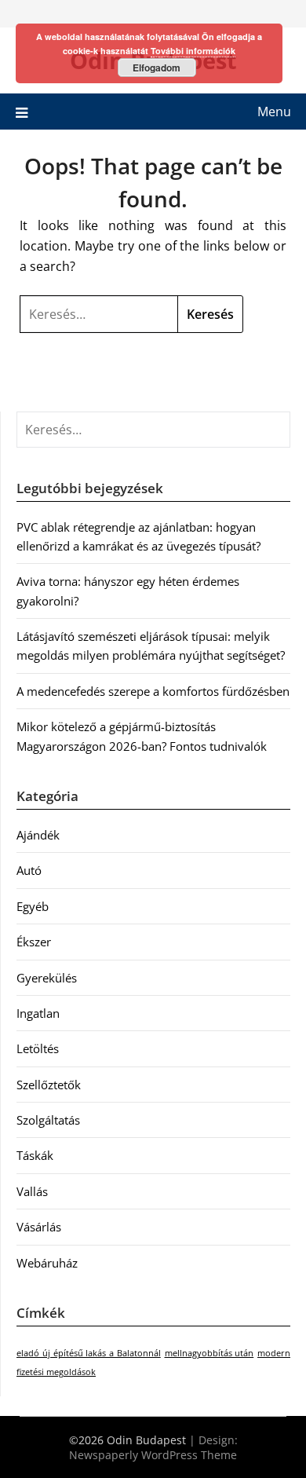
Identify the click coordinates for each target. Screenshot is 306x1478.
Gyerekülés (46, 978)
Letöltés (37, 1048)
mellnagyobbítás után (209, 1353)
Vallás (32, 1191)
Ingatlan (38, 1013)
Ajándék (38, 835)
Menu (274, 111)
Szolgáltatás (48, 1120)
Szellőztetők (48, 1084)
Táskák (34, 1155)
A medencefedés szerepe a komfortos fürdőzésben (153, 691)
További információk (193, 51)
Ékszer (33, 941)
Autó (29, 870)
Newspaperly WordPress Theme (153, 1454)
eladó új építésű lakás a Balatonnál (88, 1353)
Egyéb (32, 906)
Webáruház (47, 1263)
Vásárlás (38, 1227)
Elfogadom (156, 67)
